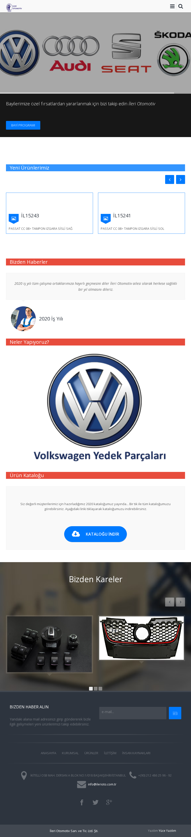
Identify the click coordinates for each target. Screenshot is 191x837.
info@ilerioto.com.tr (102, 784)
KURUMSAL (70, 753)
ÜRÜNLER (91, 753)
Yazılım (153, 831)
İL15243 (30, 215)
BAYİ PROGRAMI (23, 125)
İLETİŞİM (110, 753)
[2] (95, 689)
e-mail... (108, 711)
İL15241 (122, 215)
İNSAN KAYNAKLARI (136, 753)
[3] (100, 689)
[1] (91, 689)
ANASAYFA (48, 753)
